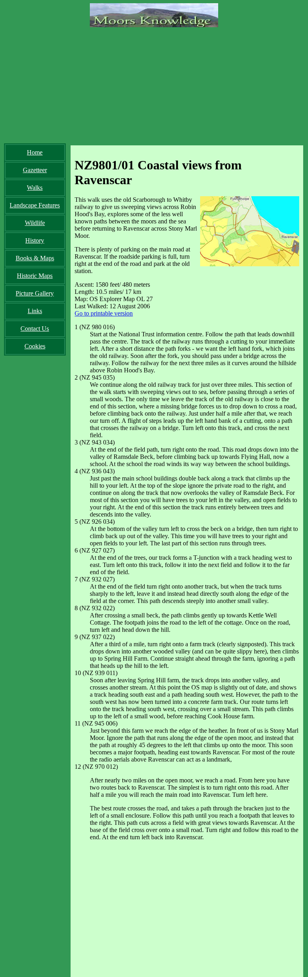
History (34, 240)
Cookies (34, 346)
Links (35, 311)
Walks (35, 187)
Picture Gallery (35, 293)
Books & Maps (35, 258)
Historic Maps (35, 275)
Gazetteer (35, 170)
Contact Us (34, 328)
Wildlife (35, 222)
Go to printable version (104, 313)
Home (35, 152)
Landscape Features (35, 205)
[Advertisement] (154, 83)
